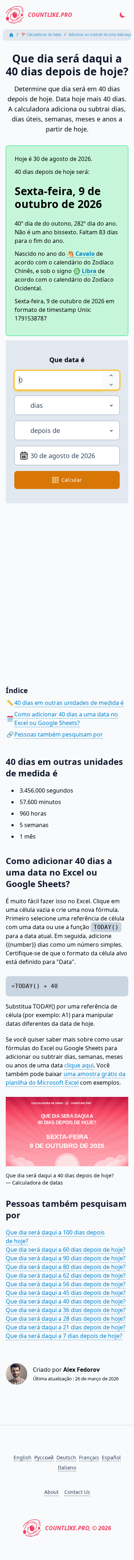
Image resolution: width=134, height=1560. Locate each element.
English (22, 1457)
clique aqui (79, 1065)
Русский (44, 1457)
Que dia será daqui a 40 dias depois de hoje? (65, 1301)
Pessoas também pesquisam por (58, 734)
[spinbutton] (58, 380)
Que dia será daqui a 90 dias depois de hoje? (65, 1258)
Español (111, 1457)
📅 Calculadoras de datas (41, 34)
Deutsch (66, 1457)
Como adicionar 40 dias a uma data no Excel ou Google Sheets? (66, 718)
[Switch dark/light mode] (122, 15)
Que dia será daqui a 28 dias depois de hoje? (65, 1319)
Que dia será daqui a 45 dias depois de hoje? (65, 1293)
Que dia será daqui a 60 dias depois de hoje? (65, 1250)
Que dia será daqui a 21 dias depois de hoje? (65, 1327)
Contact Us (77, 1492)
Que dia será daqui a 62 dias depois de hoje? (65, 1275)
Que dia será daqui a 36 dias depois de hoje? (65, 1310)
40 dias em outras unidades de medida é (69, 703)
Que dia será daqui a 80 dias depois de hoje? (65, 1267)
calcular (71, 479)
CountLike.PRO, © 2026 (78, 1528)
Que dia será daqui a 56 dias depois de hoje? (65, 1284)
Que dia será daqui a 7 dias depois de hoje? (64, 1336)
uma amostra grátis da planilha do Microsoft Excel (65, 1078)
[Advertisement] (67, 589)
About (51, 1492)
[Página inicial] (11, 35)
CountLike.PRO (50, 15)
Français (89, 1457)
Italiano (67, 1467)
